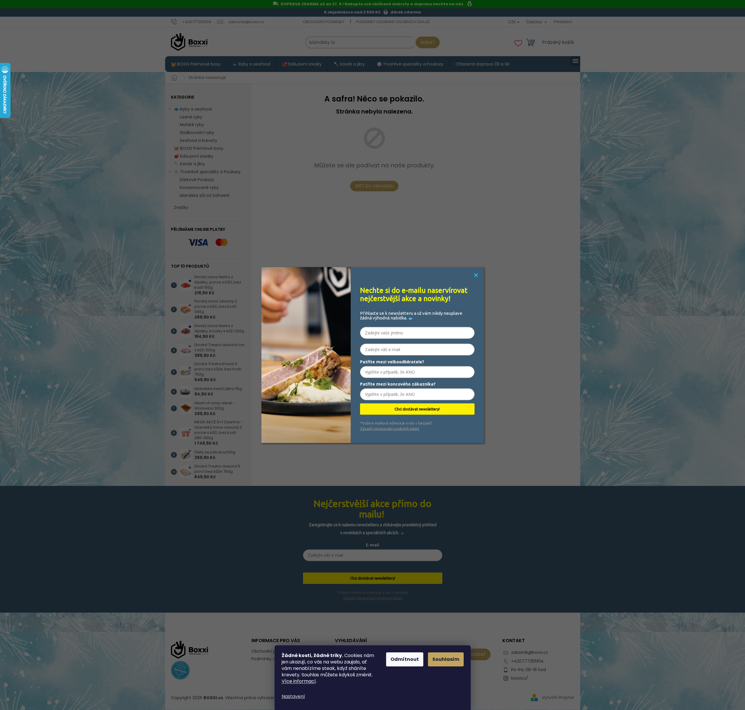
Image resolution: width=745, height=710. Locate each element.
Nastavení (293, 696)
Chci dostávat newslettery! (417, 409)
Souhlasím (445, 659)
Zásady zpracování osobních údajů (389, 428)
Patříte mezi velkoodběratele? (392, 362)
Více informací (299, 681)
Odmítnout (405, 659)
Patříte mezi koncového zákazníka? (398, 384)
